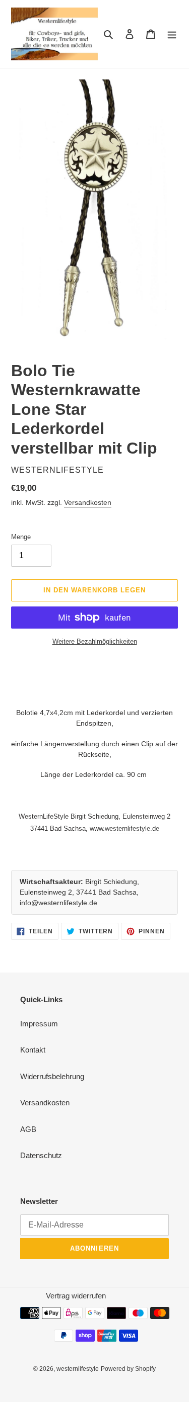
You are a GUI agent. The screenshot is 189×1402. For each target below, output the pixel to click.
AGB (28, 1129)
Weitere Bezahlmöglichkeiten (94, 641)
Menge (21, 537)
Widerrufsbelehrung (52, 1076)
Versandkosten (87, 502)
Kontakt (32, 1049)
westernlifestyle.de (132, 828)
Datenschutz (41, 1155)
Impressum (39, 1023)
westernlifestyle (77, 1368)
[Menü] (171, 34)
